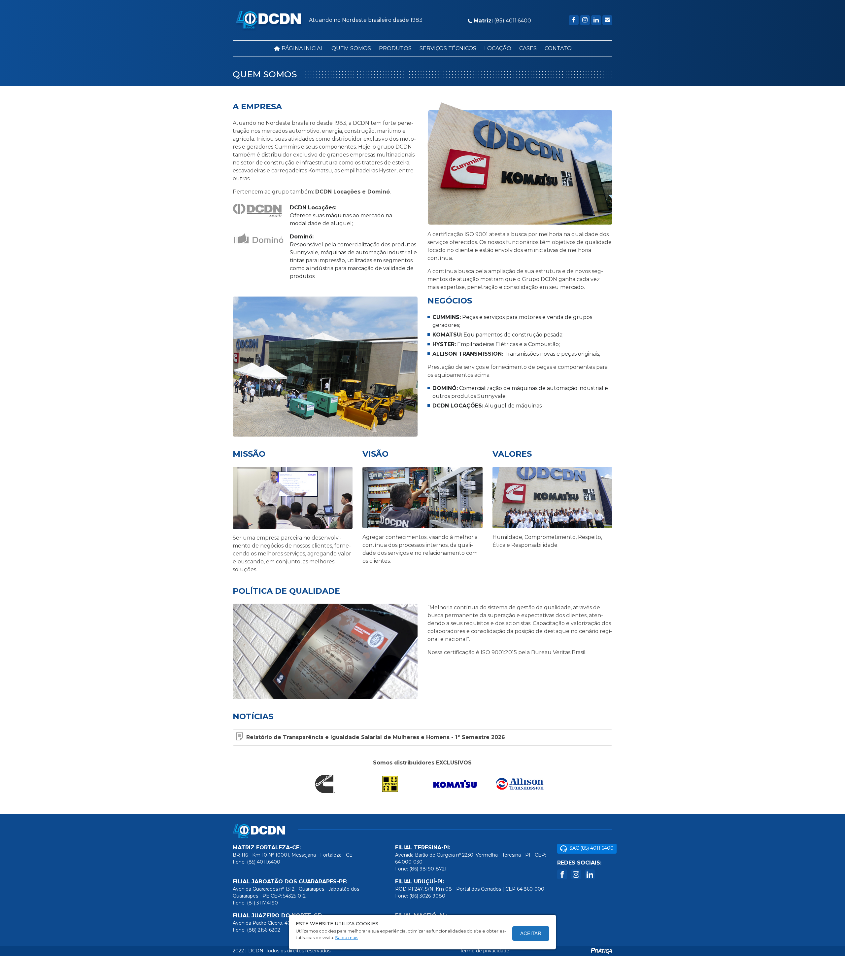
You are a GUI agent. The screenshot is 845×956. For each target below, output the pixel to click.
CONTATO (558, 48)
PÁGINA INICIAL (301, 48)
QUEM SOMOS (351, 48)
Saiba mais (346, 937)
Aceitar (530, 933)
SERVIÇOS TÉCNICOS (448, 48)
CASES (528, 48)
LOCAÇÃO (497, 48)
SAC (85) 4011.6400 (591, 848)
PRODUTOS (395, 48)
